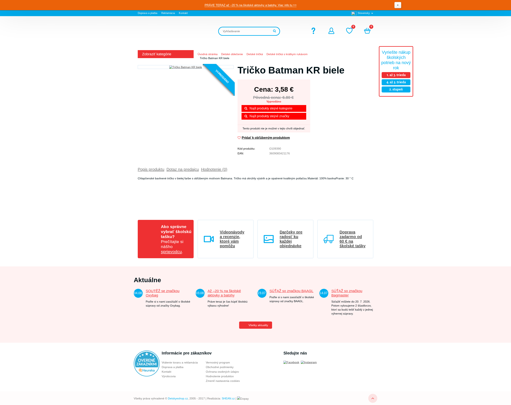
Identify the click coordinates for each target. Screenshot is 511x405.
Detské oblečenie (232, 54)
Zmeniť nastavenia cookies (223, 380)
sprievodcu (171, 251)
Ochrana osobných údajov (222, 371)
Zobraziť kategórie (156, 54)
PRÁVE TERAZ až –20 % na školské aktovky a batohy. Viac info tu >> (251, 5)
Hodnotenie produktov (220, 376)
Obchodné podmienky (220, 367)
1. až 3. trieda (396, 75)
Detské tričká (255, 54)
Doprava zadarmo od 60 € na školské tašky (352, 239)
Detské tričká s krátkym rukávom (287, 54)
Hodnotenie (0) (214, 169)
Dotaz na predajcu (182, 169)
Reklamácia (168, 13)
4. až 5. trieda (396, 82)
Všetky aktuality (258, 325)
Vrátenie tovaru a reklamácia (180, 362)
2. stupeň (396, 89)
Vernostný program (218, 362)
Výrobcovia (169, 376)
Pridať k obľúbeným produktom (266, 137)
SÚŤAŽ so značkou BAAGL (291, 291)
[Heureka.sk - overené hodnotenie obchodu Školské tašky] (147, 363)
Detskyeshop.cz (178, 398)
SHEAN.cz (228, 398)
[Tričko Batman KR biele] (186, 67)
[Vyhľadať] (275, 31)
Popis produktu (151, 169)
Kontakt (183, 13)
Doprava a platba (147, 13)
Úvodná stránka (208, 54)
